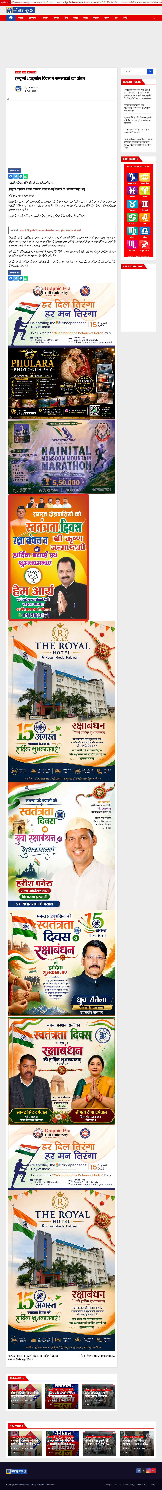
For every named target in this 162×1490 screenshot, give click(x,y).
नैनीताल (20, 18)
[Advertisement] (81, 41)
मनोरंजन (96, 18)
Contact (152, 1485)
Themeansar (49, 1485)
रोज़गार (107, 18)
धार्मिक (125, 18)
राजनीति (56, 18)
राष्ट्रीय (45, 18)
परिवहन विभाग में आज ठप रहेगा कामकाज (96, 1355)
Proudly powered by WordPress (18, 1485)
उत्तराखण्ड (32, 18)
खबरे (29, 72)
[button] (154, 18)
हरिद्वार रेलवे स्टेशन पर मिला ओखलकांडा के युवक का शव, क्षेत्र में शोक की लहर (61, 1396)
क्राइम (75, 18)
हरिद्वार (71, 1389)
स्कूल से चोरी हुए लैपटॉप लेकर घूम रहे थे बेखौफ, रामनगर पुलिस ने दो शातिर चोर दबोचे (137, 120)
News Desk (33, 88)
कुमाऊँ (24, 72)
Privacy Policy (128, 1485)
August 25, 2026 (20, 1448)
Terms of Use (141, 1485)
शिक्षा (66, 18)
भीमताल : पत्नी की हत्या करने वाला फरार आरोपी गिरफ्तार (64, 2)
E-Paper (109, 1485)
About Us (117, 1485)
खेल (116, 18)
